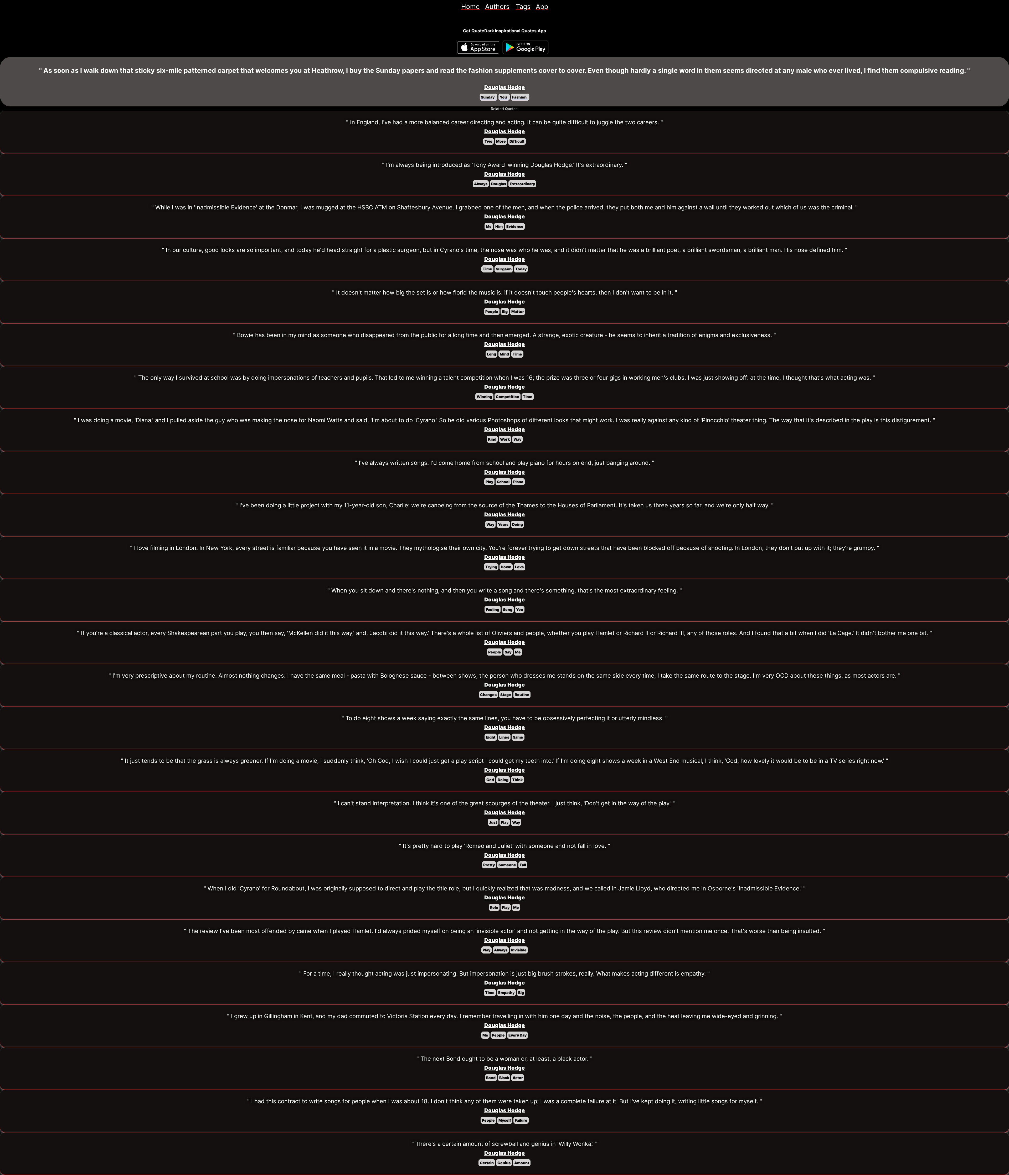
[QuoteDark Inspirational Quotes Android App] (525, 47)
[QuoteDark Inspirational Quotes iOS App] (478, 47)
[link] (470, 7)
